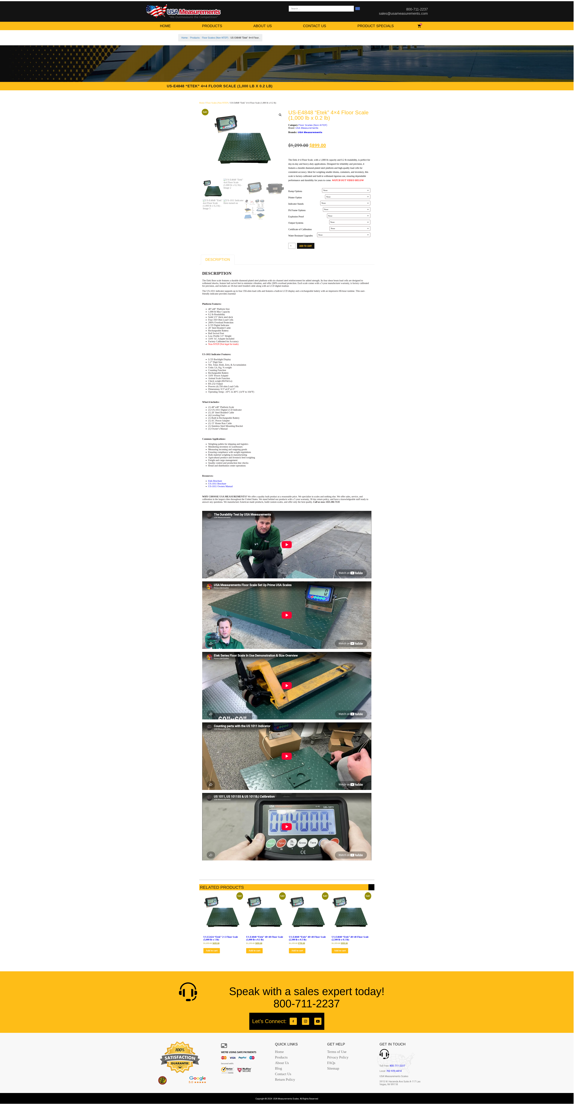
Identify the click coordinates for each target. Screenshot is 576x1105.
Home (165, 26)
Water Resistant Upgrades (300, 235)
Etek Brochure (215, 481)
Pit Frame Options (297, 210)
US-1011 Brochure (217, 483)
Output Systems (295, 223)
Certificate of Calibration (300, 229)
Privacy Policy (337, 1057)
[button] (280, 115)
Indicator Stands (296, 204)
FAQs (331, 1063)
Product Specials (375, 26)
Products (212, 26)
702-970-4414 (394, 1071)
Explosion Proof (296, 216)
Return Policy (285, 1079)
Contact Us (314, 26)
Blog (278, 1068)
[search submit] (357, 8)
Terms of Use (336, 1052)
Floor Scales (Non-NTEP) (217, 103)
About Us (262, 26)
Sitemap (333, 1068)
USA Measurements (306, 127)
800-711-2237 (397, 1065)
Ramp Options (295, 191)
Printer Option (295, 197)
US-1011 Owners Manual (220, 486)
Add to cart (305, 246)
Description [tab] (217, 259)
